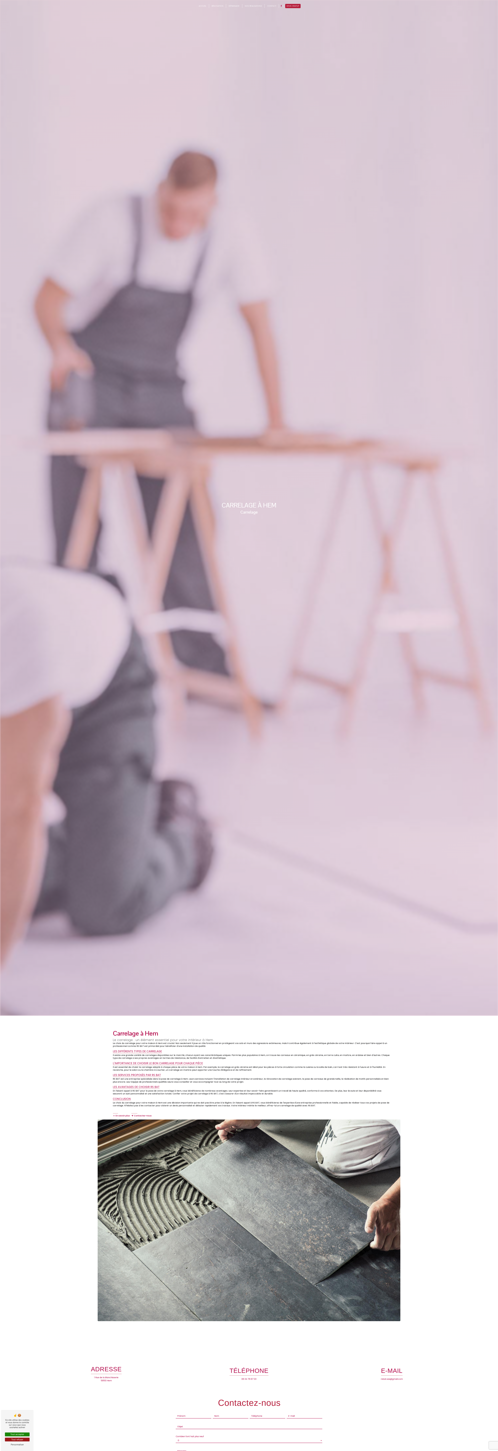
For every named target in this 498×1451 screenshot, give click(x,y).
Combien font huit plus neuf (190, 1436)
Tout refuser (17, 1439)
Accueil (202, 6)
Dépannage (234, 6)
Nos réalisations (253, 6)
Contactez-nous (143, 1115)
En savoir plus (123, 1115)
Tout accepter (17, 1434)
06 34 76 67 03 (248, 1379)
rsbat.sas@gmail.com (392, 1379)
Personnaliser (17, 1444)
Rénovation (217, 6)
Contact (271, 6)
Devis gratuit (293, 6)
